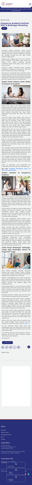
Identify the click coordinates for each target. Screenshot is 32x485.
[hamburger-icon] (30, 4)
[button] (3, 347)
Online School (5, 432)
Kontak (3, 439)
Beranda (3, 430)
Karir (2, 437)
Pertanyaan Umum (6, 434)
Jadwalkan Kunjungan (11, 473)
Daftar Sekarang (11, 466)
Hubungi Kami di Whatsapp (10, 480)
